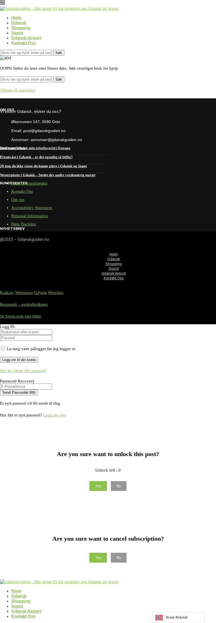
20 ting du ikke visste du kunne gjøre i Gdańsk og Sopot (43, 166)
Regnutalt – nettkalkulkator (24, 304)
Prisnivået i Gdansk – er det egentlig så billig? (36, 157)
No (118, 486)
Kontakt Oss (23, 42)
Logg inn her (54, 415)
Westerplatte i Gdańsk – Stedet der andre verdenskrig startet (47, 175)
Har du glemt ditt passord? (23, 370)
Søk (58, 53)
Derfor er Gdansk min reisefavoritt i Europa (35, 148)
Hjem (16, 17)
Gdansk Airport (26, 37)
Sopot (17, 32)
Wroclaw (56, 292)
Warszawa (24, 292)
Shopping (20, 27)
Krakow (7, 292)
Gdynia (40, 292)
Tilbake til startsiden (17, 90)
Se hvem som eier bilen (20, 316)
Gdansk (18, 22)
